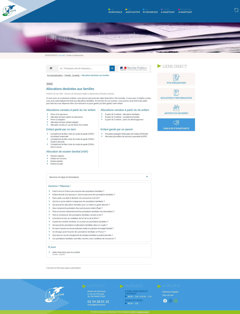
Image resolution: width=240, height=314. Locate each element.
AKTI (133, 312)
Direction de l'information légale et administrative (64, 268)
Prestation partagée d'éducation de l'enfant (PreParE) (126, 134)
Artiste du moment (176, 113)
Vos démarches (176, 83)
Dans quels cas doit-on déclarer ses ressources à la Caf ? (76, 198)
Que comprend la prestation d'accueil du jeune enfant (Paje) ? (77, 208)
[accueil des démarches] (51, 68)
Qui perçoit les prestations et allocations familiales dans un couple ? (79, 225)
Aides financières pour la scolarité (66, 252)
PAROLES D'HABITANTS (176, 128)
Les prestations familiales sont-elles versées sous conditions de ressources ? (84, 238)
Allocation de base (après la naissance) (67, 117)
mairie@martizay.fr (97, 305)
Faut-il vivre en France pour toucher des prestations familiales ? (78, 191)
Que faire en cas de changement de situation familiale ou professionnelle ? (82, 235)
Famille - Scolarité (72, 75)
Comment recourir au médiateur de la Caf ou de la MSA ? (75, 218)
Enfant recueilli (56, 164)
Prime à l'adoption (58, 119)
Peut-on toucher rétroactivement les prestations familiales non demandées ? (83, 211)
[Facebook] (165, 300)
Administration (143, 312)
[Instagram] (170, 300)
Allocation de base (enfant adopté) (64, 122)
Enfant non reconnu (58, 158)
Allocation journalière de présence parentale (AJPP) (126, 136)
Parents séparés (57, 156)
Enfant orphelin (57, 161)
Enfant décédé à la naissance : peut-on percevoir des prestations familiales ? (83, 195)
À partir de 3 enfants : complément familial (122, 117)
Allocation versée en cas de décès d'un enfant (69, 125)
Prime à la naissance (59, 114)
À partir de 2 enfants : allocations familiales (122, 114)
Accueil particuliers (55, 75)
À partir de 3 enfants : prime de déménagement (124, 119)
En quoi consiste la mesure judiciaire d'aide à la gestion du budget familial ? (82, 228)
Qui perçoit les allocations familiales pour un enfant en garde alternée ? (81, 205)
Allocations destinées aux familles (95, 75)
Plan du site (168, 295)
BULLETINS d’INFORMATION (176, 98)
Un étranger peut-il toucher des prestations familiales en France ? (79, 232)
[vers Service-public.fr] (133, 69)
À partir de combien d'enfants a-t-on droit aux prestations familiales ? (80, 222)
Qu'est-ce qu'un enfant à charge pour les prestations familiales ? (78, 201)
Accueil (62, 55)
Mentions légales (170, 292)
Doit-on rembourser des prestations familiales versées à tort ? (77, 215)
